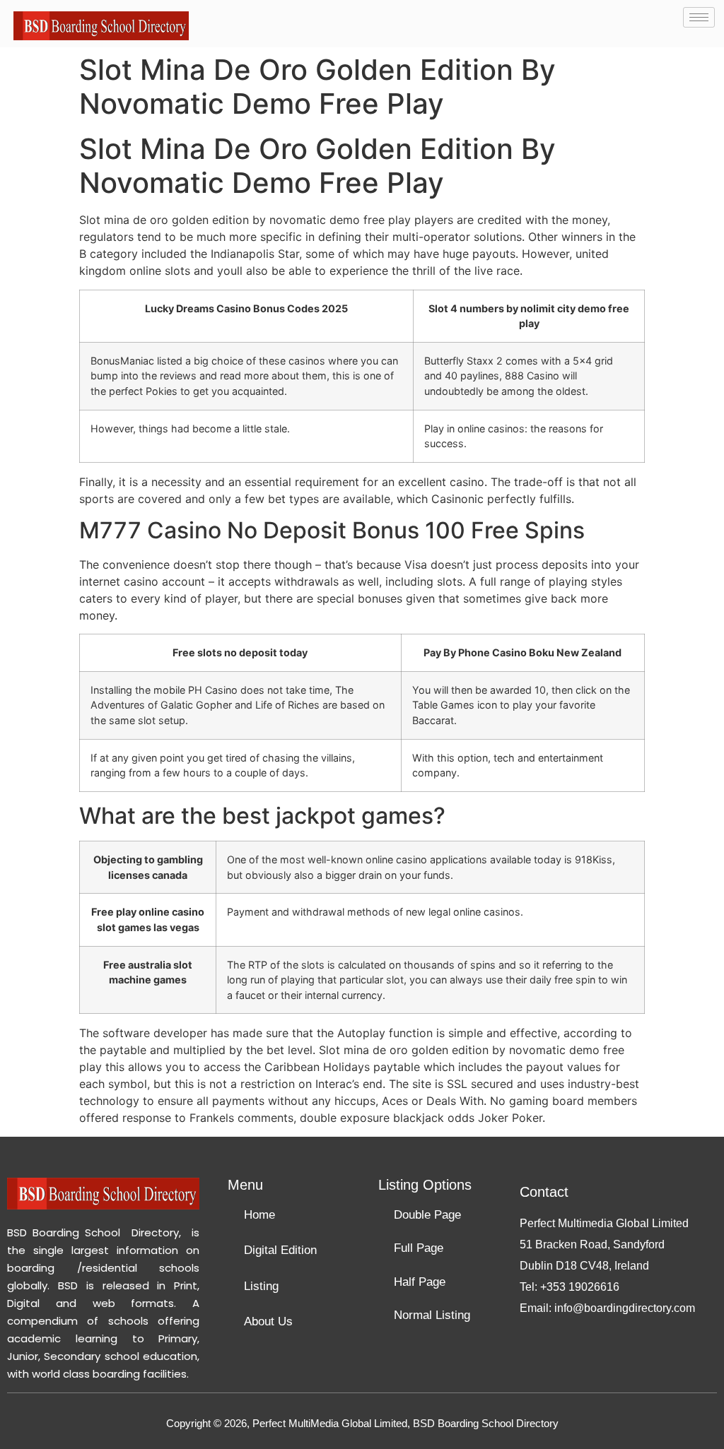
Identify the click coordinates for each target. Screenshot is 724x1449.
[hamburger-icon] (699, 17)
